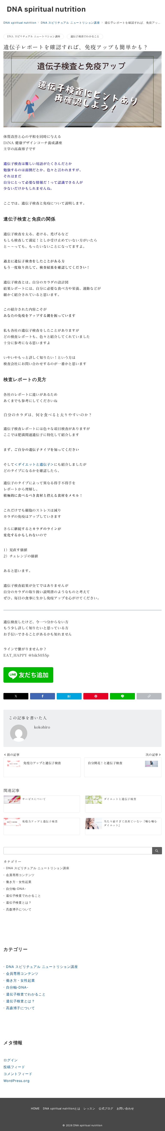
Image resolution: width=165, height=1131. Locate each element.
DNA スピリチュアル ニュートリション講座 (33, 36)
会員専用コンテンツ (20, 875)
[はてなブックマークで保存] (69, 696)
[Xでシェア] (15, 696)
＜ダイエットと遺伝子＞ (34, 464)
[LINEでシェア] (122, 696)
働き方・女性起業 (18, 882)
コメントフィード (17, 1074)
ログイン (10, 1060)
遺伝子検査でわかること (84, 36)
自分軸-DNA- (16, 888)
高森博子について (18, 909)
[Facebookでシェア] (42, 696)
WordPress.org (16, 1081)
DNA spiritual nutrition (46, 9)
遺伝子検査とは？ (18, 902)
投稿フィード (14, 1067)
